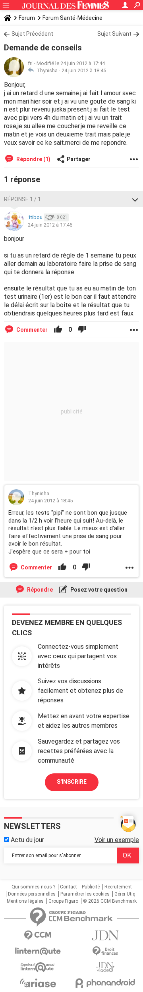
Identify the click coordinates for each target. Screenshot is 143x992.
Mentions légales (25, 901)
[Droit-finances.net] (105, 951)
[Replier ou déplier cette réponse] (135, 199)
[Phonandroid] (105, 983)
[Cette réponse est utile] (58, 330)
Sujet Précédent (32, 34)
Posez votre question (98, 589)
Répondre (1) (32, 159)
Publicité (91, 887)
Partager (79, 159)
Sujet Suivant (114, 34)
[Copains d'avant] (38, 967)
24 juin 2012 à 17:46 (50, 225)
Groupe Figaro (63, 901)
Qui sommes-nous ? (33, 887)
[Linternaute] (38, 951)
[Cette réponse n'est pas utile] (82, 330)
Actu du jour (26, 840)
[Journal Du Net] (105, 935)
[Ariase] (38, 983)
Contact (68, 887)
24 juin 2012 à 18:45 (84, 70)
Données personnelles (32, 894)
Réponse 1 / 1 (22, 199)
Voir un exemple (117, 840)
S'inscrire (72, 782)
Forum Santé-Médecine (72, 18)
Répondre (39, 589)
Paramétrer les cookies (85, 894)
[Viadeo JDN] (105, 967)
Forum (27, 18)
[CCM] (38, 935)
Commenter (31, 330)
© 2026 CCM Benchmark (110, 901)
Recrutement (118, 887)
